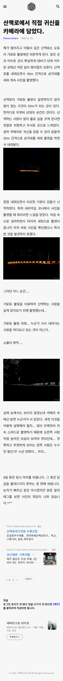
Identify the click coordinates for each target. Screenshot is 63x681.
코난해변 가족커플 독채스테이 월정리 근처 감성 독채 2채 (22, 554)
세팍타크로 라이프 (17, 623)
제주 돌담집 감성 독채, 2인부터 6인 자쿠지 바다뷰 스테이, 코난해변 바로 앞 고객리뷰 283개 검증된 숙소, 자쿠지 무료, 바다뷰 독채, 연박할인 (22, 560)
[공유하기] (13, 580)
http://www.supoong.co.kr (21, 526)
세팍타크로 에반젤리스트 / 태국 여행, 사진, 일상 (25, 629)
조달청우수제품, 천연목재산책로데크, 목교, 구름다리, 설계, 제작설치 (31, 537)
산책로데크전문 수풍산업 (22, 531)
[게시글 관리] (17, 580)
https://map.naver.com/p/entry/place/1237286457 (28, 549)
